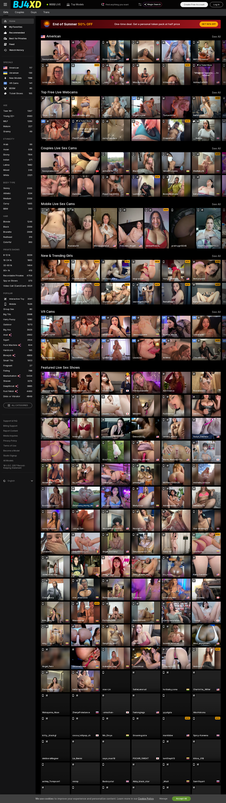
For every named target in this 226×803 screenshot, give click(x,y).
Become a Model (11, 451)
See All (216, 36)
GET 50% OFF (209, 24)
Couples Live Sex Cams (59, 148)
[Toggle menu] (5, 4)
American (53, 36)
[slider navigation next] (217, 62)
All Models (8, 460)
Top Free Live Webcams (59, 92)
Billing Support (10, 426)
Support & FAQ (10, 421)
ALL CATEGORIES (20, 405)
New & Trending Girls (57, 256)
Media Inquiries (10, 436)
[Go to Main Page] (27, 4)
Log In (216, 4)
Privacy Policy (10, 441)
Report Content (10, 431)
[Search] (140, 4)
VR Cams (48, 312)
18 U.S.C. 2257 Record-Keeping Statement (14, 466)
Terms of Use (9, 446)
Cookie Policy (146, 798)
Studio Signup (10, 456)
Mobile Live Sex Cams (58, 204)
